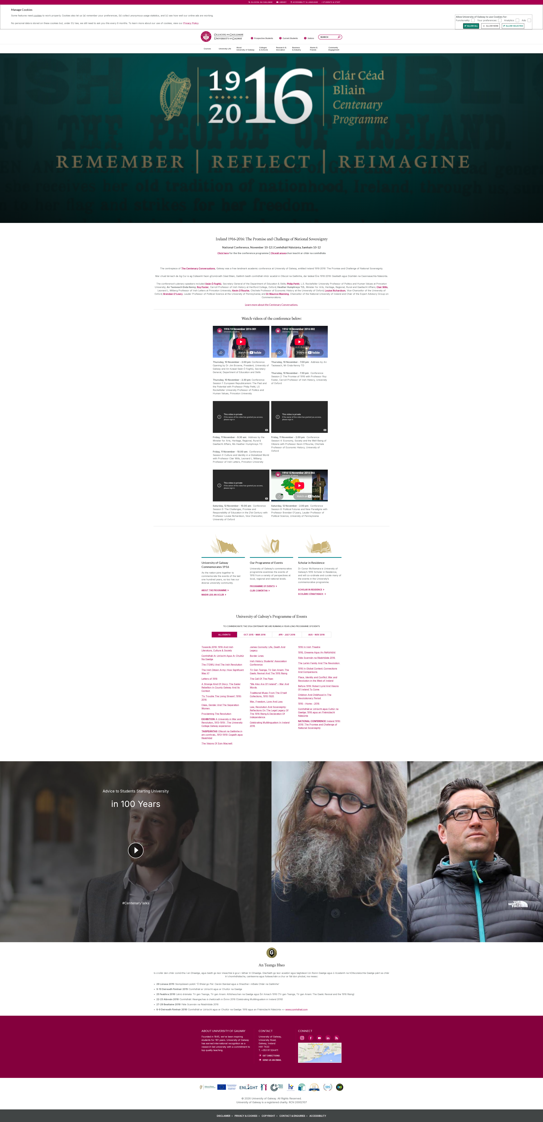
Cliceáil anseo (278, 253)
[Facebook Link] (310, 1038)
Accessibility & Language (305, 2)
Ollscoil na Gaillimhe (261, 2)
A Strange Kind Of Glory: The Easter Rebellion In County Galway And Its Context (221, 687)
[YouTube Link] (319, 1038)
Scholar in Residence (310, 589)
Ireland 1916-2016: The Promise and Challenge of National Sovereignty (319, 724)
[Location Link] (319, 1061)
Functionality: (463, 20)
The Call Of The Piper (262, 678)
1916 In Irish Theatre (309, 647)
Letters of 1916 (209, 678)
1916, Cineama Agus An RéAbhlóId (317, 652)
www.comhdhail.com (296, 1009)
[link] (217, 1087)
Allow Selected (514, 26)
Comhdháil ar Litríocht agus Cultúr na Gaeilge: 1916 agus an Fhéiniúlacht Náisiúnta (318, 712)
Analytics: (509, 20)
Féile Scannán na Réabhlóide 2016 (317, 657)
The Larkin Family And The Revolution (319, 663)
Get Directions (271, 1055)
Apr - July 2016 (287, 634)
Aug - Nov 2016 (316, 634)
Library (283, 2)
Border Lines (257, 655)
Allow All (472, 26)
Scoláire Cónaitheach (311, 594)
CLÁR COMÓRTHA (259, 590)
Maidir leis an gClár (213, 594)
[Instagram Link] (302, 1038)
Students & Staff (331, 2)
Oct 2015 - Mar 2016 (255, 634)
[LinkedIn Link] (328, 1038)
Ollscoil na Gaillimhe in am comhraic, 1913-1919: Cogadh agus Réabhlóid (222, 734)
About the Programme (214, 590)
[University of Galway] (222, 36)
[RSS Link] (336, 1038)
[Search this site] (339, 37)
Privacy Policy (190, 23)
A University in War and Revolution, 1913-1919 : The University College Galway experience (222, 722)
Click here (223, 253)
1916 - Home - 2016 (309, 703)
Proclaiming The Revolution (216, 713)
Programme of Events (262, 586)
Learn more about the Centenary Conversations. (271, 304)
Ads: (524, 20)
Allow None (492, 26)
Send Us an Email (272, 1060)
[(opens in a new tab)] (218, 1089)
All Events (224, 634)
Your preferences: (487, 20)
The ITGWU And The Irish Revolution (222, 664)
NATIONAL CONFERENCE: (312, 721)
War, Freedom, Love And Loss (266, 701)
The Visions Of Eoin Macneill (217, 743)
